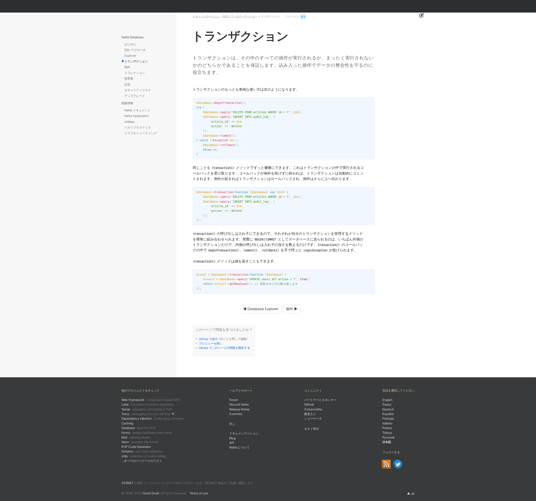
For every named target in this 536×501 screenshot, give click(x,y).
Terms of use (198, 493)
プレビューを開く (210, 343)
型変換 (128, 78)
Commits (235, 414)
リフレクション (134, 73)
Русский (388, 437)
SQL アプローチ (135, 50)
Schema (141, 451)
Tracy (148, 414)
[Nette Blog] (386, 464)
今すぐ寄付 (311, 428)
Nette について (239, 447)
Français (388, 418)
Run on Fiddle (370, 101)
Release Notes (239, 409)
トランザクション (136, 61)
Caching (127, 423)
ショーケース (313, 418)
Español (388, 414)
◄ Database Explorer (260, 309)
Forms (146, 432)
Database (138, 428)
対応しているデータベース (239, 16)
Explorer (130, 55)
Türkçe (387, 432)
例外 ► (292, 309)
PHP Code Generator (136, 446)
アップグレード (134, 96)
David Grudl (151, 493)
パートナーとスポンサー (320, 400)
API (231, 442)
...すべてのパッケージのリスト (141, 460)
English (387, 400)
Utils (144, 456)
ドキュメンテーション (206, 16)
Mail (135, 437)
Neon (139, 442)
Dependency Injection (152, 418)
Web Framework (151, 400)
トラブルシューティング (140, 133)
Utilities (129, 121)
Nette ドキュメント (137, 110)
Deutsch (388, 409)
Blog (232, 438)
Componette (313, 409)
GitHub (309, 404)
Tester (146, 409)
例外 (127, 67)
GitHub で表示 (208, 338)
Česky (386, 404)
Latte (147, 404)
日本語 (386, 442)
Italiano (387, 423)
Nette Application (136, 116)
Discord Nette (239, 404)
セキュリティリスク (137, 90)
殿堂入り (310, 414)
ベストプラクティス (137, 127)
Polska (387, 428)
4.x (303, 16)
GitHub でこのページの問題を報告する (224, 347)
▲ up (411, 493)
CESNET (127, 483)
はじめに (130, 44)
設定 (127, 84)
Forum (233, 400)
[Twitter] (398, 464)
